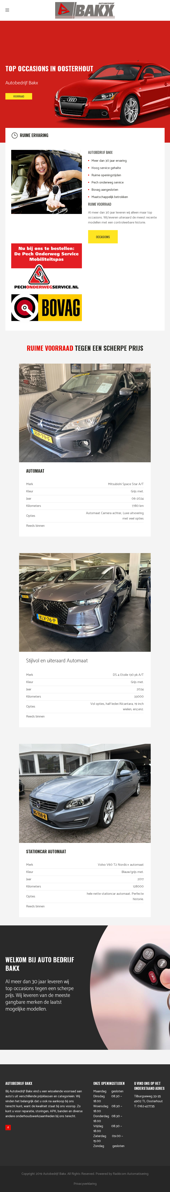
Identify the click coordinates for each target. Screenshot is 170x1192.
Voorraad (18, 96)
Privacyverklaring (85, 1184)
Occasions (103, 236)
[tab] (85, 135)
